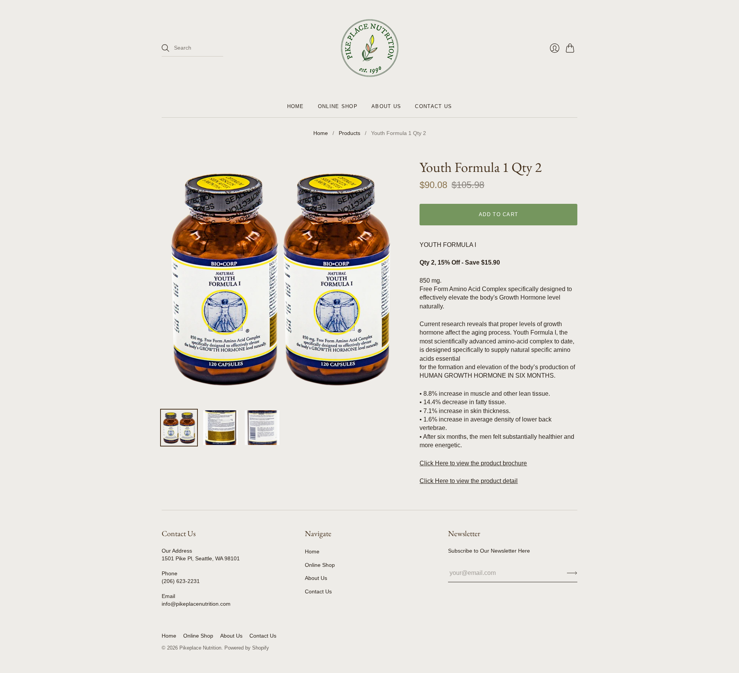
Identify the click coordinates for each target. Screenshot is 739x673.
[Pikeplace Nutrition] (370, 48)
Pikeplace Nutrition (200, 648)
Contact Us (433, 106)
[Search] (165, 48)
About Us (386, 106)
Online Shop (338, 106)
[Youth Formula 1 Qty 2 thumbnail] (179, 427)
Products (349, 133)
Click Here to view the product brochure (473, 463)
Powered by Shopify (246, 648)
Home (295, 106)
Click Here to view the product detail (469, 481)
